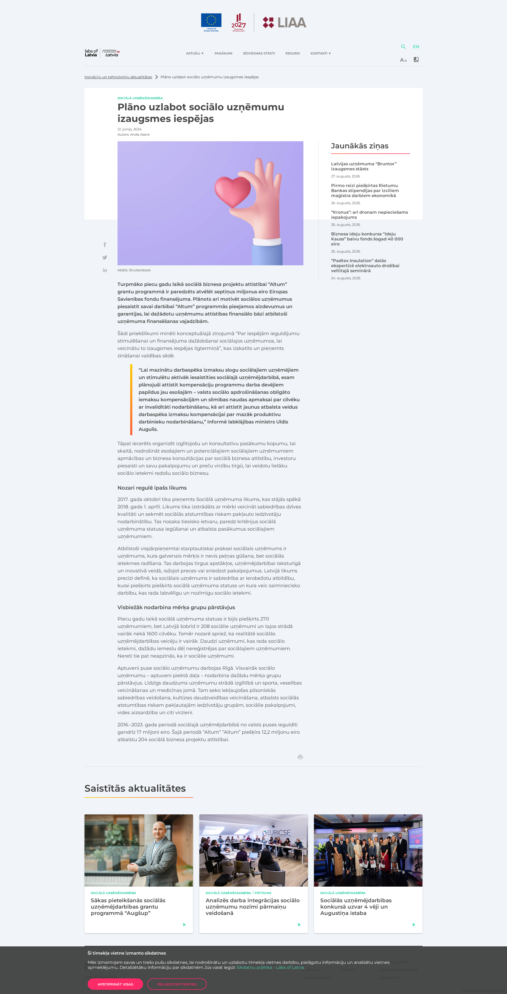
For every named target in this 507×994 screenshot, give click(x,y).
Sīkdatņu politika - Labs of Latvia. (270, 967)
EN (416, 46)
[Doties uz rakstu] (184, 924)
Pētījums (263, 893)
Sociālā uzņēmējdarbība (140, 98)
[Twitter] (104, 257)
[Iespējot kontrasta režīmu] (416, 59)
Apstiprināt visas (115, 984)
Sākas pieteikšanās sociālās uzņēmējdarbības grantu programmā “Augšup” (128, 906)
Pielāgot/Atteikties (177, 984)
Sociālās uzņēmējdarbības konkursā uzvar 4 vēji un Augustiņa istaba (356, 906)
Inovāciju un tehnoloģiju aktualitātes (118, 77)
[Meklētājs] (403, 46)
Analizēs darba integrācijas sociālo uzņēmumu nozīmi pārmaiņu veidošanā (253, 906)
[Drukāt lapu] (300, 757)
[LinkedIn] (104, 270)
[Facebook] (104, 244)
